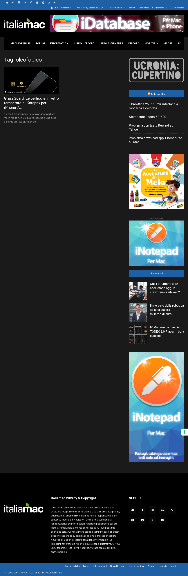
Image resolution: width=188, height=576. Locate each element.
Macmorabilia (177, 7)
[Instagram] (19, 2)
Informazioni (116, 7)
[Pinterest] (31, 2)
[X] (49, 2)
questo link (72, 515)
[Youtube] (55, 2)
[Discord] (7, 2)
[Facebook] (13, 2)
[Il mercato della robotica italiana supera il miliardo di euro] (138, 312)
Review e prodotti (13, 92)
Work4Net (144, 7)
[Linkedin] (25, 2)
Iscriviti (132, 7)
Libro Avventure (111, 43)
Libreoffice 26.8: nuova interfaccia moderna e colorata (153, 106)
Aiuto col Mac (158, 94)
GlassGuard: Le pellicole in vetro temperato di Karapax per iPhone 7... (31, 103)
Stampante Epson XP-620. (148, 117)
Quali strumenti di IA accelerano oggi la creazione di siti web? (165, 288)
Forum (40, 43)
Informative (56, 572)
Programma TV (159, 7)
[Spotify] (37, 2)
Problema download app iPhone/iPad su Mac (155, 140)
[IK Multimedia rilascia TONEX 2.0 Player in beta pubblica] (138, 334)
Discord (134, 43)
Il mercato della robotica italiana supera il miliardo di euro (167, 310)
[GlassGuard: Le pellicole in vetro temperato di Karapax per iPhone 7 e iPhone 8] (31, 80)
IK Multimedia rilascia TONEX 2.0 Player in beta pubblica (167, 331)
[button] (179, 43)
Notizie (150, 43)
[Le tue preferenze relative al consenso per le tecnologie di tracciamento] (184, 432)
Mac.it (168, 43)
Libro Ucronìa (84, 43)
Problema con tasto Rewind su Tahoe (151, 127)
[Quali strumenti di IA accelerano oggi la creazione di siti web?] (138, 291)
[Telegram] (43, 2)
